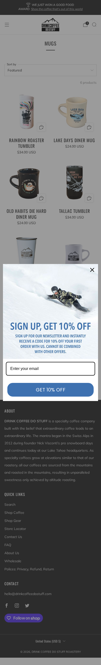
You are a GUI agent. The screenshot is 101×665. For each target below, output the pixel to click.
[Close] (92, 270)
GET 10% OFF (50, 389)
